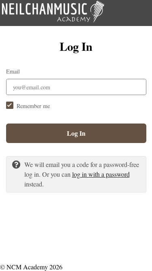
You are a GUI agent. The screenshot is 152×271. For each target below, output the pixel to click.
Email (13, 71)
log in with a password (101, 174)
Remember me (33, 106)
